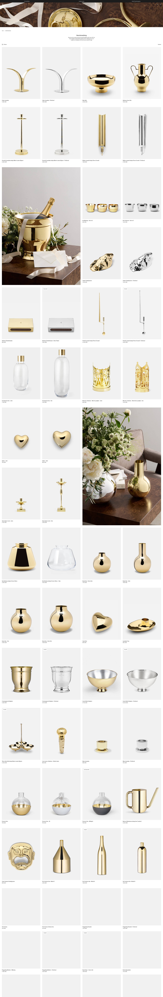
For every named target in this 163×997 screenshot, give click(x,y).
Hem (3, 30)
